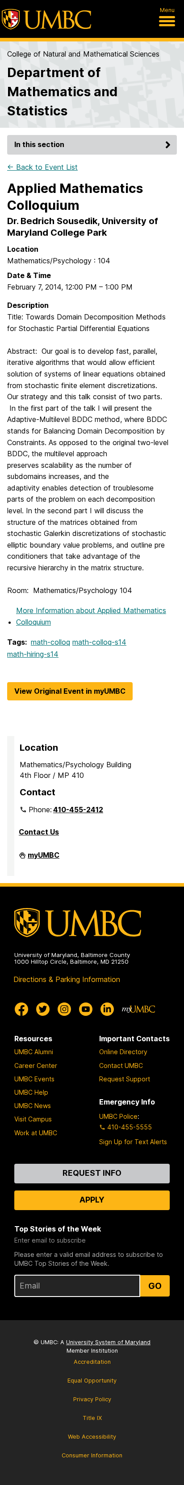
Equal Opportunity (92, 1380)
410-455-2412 (78, 809)
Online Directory (123, 1051)
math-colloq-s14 (99, 642)
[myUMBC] (138, 1009)
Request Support (124, 1079)
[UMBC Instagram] (64, 1009)
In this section (39, 144)
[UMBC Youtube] (86, 1009)
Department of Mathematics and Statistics (62, 92)
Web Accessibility (92, 1436)
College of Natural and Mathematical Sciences (83, 53)
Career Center (35, 1065)
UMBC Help (31, 1092)
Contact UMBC (121, 1065)
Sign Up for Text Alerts (133, 1141)
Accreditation (92, 1361)
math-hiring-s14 (33, 654)
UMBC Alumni (33, 1051)
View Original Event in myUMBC (69, 691)
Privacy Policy (92, 1399)
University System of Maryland (108, 1342)
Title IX (92, 1418)
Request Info (92, 1173)
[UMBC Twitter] (43, 1009)
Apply (92, 1199)
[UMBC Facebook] (21, 1009)
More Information (91, 616)
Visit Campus (33, 1119)
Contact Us (39, 831)
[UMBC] (46, 19)
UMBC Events (34, 1079)
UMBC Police (118, 1116)
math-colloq (50, 642)
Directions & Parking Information (66, 979)
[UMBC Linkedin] (107, 1009)
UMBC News (32, 1105)
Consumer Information (92, 1455)
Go (155, 1285)
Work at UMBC (35, 1133)
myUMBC (43, 858)
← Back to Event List (42, 167)
